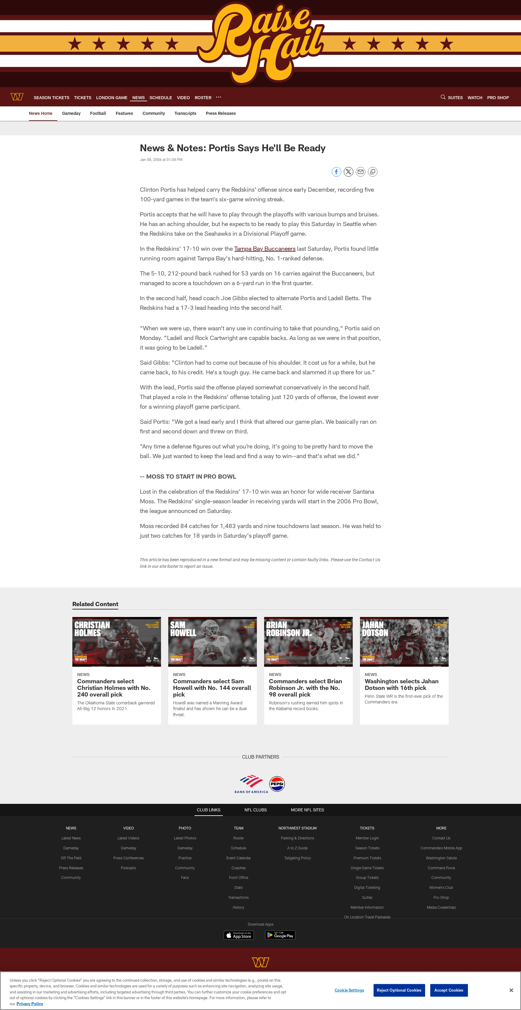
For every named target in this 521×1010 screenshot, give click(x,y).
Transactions (238, 897)
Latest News (71, 838)
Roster (238, 838)
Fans (185, 877)
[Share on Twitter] (348, 175)
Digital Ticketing (367, 887)
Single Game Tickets (367, 868)
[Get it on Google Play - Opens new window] (280, 938)
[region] (260, 990)
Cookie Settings (349, 990)
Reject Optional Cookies (399, 990)
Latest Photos (185, 838)
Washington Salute (441, 858)
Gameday (71, 848)
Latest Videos (128, 838)
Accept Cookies (449, 990)
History (238, 907)
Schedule (238, 848)
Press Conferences (128, 858)
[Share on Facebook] (336, 175)
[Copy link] (372, 172)
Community (71, 877)
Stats (238, 887)
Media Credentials (441, 907)
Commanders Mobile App (441, 848)
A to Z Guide (297, 848)
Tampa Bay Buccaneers (264, 248)
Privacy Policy (30, 1003)
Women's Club (441, 887)
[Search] (443, 97)
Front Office (238, 877)
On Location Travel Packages (367, 917)
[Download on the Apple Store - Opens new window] (238, 936)
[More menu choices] (218, 97)
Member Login (367, 838)
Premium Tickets (367, 858)
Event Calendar (238, 858)
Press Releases (71, 868)
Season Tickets (367, 848)
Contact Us (441, 838)
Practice (184, 858)
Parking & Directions (297, 838)
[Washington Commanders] (260, 963)
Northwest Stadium (298, 828)
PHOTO (185, 828)
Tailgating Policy (297, 858)
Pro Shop (441, 897)
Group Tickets (367, 877)
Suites (367, 897)
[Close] (511, 990)
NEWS (71, 828)
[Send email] (360, 175)
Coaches (239, 868)
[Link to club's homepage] (17, 97)
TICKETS (367, 828)
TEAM (238, 828)
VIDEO (128, 828)
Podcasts (128, 868)
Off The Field (71, 858)
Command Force (441, 868)
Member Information (367, 907)
